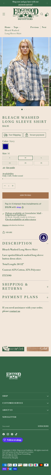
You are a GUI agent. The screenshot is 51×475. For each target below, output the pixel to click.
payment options (25, 4)
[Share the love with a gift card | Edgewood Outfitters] (13, 348)
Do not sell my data (10, 456)
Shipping (5, 225)
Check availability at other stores (20, 219)
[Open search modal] (41, 14)
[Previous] (4, 3)
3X (41, 163)
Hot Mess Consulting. (22, 454)
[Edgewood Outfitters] (25, 14)
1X (10, 163)
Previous (34, 27)
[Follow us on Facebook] (38, 348)
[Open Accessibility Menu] (43, 237)
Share (9, 232)
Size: (6, 154)
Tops (16, 27)
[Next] (47, 3)
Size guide (10, 168)
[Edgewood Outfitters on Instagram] (8, 434)
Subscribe (43, 426)
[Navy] (5, 146)
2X (25, 163)
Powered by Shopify (10, 458)
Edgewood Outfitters (25, 450)
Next (44, 27)
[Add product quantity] (12, 186)
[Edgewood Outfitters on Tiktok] (16, 434)
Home (7, 27)
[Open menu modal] (3, 14)
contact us (14, 311)
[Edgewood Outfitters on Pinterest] (12, 434)
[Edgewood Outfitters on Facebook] (3, 434)
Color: (8, 141)
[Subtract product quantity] (4, 186)
